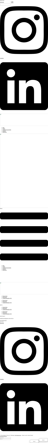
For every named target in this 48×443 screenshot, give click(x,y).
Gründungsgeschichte (6, 267)
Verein (3, 266)
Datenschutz (4, 300)
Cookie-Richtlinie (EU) (7, 298)
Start (3, 265)
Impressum (4, 301)
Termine (4, 268)
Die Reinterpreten (18, 435)
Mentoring (4, 270)
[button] (24, 236)
